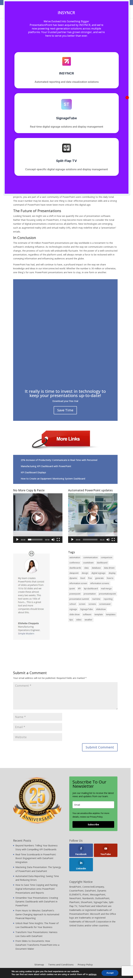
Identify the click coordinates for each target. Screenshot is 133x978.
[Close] (127, 97)
